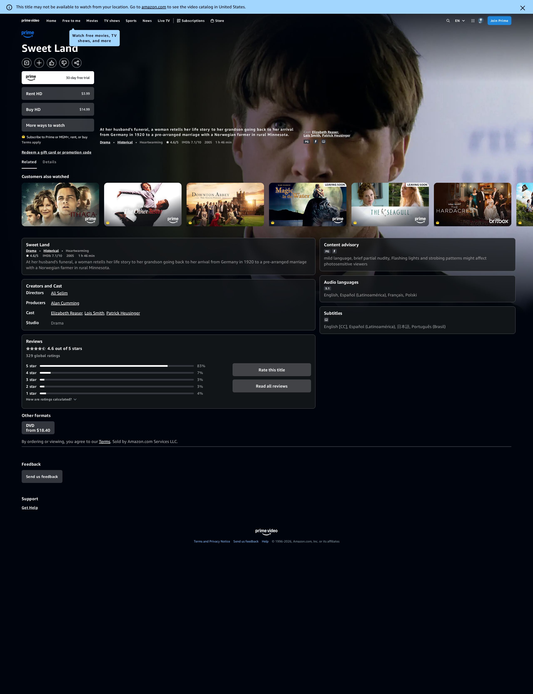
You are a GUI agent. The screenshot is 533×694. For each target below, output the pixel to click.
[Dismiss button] (523, 8)
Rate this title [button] (272, 369)
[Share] (77, 63)
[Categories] (473, 21)
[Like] (52, 63)
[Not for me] (64, 63)
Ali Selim (59, 293)
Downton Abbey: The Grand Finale (225, 204)
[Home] (30, 20)
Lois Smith (312, 135)
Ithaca (60, 204)
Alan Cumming (65, 303)
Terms (104, 441)
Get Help (30, 507)
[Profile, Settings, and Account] (481, 21)
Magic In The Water (307, 204)
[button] (51, 399)
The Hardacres (472, 204)
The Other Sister (143, 204)
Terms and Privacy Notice (212, 541)
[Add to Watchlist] (39, 63)
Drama (105, 142)
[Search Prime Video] (448, 21)
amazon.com (154, 6)
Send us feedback (246, 541)
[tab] (29, 162)
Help (265, 541)
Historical (125, 142)
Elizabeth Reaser (325, 132)
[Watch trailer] (27, 63)
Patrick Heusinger (336, 135)
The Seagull (390, 204)
